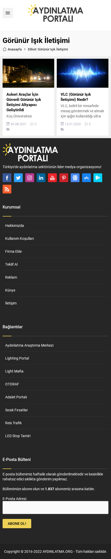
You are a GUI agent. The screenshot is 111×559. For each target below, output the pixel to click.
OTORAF (12, 384)
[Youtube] (52, 177)
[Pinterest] (63, 177)
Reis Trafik (13, 422)
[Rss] (7, 189)
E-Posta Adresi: (15, 498)
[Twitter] (18, 177)
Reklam (11, 277)
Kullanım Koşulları (19, 238)
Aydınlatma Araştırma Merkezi (29, 345)
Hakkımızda (14, 225)
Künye (10, 290)
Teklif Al (11, 264)
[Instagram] (29, 177)
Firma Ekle (13, 251)
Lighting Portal (17, 358)
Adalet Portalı (16, 396)
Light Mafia (14, 371)
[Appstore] (86, 177)
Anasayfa (15, 49)
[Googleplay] (97, 177)
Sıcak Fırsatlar (16, 409)
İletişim (11, 303)
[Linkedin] (41, 177)
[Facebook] (7, 177)
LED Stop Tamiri (17, 435)
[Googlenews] (75, 177)
